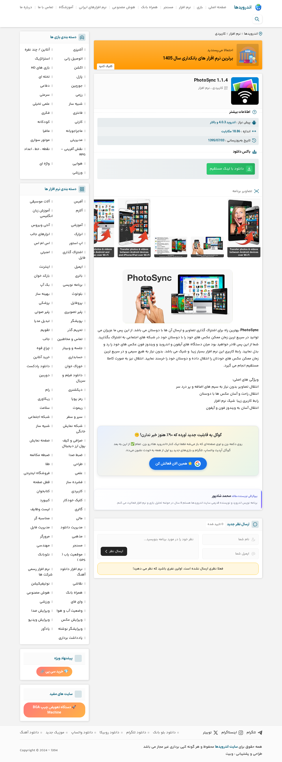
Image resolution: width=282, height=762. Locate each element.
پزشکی (44, 303)
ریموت (78, 408)
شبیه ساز (76, 104)
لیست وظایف (40, 509)
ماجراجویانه (74, 131)
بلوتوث (77, 294)
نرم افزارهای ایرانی (93, 7)
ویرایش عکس (72, 620)
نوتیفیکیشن (40, 583)
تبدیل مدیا (42, 321)
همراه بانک (149, 7)
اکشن (78, 68)
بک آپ (45, 285)
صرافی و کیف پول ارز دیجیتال (73, 443)
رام (47, 390)
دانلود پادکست (38, 366)
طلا (47, 464)
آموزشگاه (66, 7)
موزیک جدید (55, 732)
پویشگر (77, 321)
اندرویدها (242, 7)
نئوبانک (44, 554)
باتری (79, 276)
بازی (200, 7)
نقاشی (78, 583)
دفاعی (45, 86)
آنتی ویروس (40, 225)
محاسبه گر (42, 518)
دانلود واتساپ (82, 732)
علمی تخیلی (41, 104)
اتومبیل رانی (73, 59)
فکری (45, 113)
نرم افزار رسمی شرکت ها (40, 571)
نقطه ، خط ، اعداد (37, 149)
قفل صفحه (41, 482)
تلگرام (251, 732)
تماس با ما (45, 7)
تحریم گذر (75, 330)
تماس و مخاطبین (70, 339)
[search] (257, 19)
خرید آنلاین (41, 357)
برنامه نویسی (73, 285)
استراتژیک (42, 59)
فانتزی (78, 113)
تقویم (45, 330)
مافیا (46, 131)
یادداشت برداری (71, 638)
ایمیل (78, 267)
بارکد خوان (42, 276)
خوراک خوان (74, 366)
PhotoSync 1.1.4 (211, 80)
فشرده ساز (74, 482)
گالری (79, 509)
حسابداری (75, 357)
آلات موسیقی (40, 201)
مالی (79, 518)
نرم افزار (185, 7)
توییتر (207, 732)
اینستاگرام (229, 732)
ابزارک (78, 234)
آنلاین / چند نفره (37, 49)
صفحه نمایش (40, 440)
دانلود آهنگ (29, 732)
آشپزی (78, 49)
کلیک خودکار (73, 500)
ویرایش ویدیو (39, 620)
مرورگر (45, 536)
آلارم (79, 210)
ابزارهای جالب (40, 234)
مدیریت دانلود (71, 527)
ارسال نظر (116, 551)
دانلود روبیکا (109, 732)
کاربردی (220, 33)
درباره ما (26, 7)
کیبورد (45, 500)
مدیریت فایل (40, 527)
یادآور (45, 629)
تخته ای (44, 77)
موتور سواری (40, 140)
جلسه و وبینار (72, 348)
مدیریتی (76, 140)
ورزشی (77, 173)
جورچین (77, 86)
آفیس (78, 201)
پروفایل (77, 303)
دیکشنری (75, 390)
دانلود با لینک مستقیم (227, 169)
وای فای (77, 602)
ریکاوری (44, 399)
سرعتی (45, 95)
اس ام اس (42, 243)
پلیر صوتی (42, 312)
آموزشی (77, 225)
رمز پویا (77, 399)
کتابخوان (43, 491)
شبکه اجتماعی (39, 417)
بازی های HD (40, 68)
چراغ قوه (43, 348)
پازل (79, 77)
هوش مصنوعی (123, 7)
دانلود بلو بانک (164, 732)
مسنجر (168, 7)
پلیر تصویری (73, 312)
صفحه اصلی (217, 7)
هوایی (77, 163)
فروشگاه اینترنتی (37, 473)
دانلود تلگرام (136, 732)
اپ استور (76, 243)
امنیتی (45, 252)
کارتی (79, 122)
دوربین (44, 375)
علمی (79, 473)
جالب (46, 339)
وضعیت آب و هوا (70, 611)
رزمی (79, 95)
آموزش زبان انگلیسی (43, 213)
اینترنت (44, 267)
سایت (233, 746)
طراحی (78, 464)
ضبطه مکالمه (40, 455)
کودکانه (43, 122)
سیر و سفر (75, 417)
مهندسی (43, 545)
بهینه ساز (42, 294)
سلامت (45, 408)
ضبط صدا (76, 455)
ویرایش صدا (40, 611)
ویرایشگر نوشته (70, 629)
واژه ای (44, 163)
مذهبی (77, 536)
